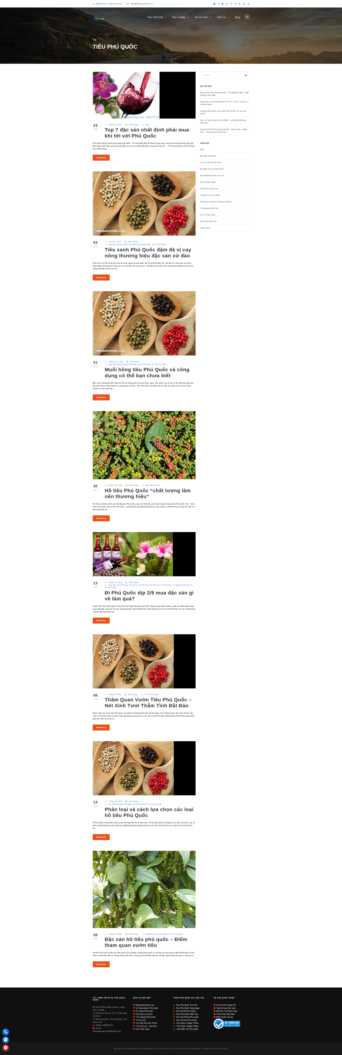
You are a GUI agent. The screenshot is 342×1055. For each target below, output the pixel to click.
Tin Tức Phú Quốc (159, 245)
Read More (101, 157)
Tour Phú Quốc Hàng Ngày (188, 1008)
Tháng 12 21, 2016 (115, 362)
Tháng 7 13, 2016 (115, 582)
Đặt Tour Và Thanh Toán (226, 1011)
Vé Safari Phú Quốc (144, 1011)
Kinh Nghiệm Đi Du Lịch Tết (212, 175)
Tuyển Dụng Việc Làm (226, 1008)
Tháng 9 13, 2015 (115, 801)
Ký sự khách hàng (207, 182)
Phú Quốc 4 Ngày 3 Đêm (187, 1026)
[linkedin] (227, 4)
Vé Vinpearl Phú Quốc (146, 1017)
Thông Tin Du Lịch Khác (210, 195)
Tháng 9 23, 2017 (115, 125)
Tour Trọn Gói (155, 17)
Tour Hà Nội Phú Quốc (186, 1011)
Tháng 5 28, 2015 (115, 934)
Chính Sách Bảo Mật (225, 1014)
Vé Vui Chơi (201, 17)
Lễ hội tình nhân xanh (209, 189)
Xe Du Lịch (141, 1020)
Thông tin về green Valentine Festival (216, 202)
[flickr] (223, 4)
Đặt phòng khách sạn (145, 1005)
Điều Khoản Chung (224, 1017)
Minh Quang (133, 125)
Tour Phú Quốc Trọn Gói (186, 1005)
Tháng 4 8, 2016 (114, 694)
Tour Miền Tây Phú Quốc (187, 1029)
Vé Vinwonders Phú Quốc (147, 1008)
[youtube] (244, 4)
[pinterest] (231, 4)
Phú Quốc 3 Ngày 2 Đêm (187, 1023)
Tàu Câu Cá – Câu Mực (146, 1026)
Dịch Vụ (221, 17)
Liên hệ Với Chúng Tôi (226, 1005)
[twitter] (239, 4)
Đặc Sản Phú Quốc (120, 245)
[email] (214, 4)
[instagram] (248, 4)
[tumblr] (235, 4)
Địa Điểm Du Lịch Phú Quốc (140, 245)
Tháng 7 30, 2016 (115, 485)
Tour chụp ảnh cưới (208, 221)
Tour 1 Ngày (179, 17)
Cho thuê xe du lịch (144, 1014)
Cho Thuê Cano (142, 1029)
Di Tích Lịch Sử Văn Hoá (139, 585)
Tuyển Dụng (205, 228)
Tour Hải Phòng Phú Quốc (187, 1017)
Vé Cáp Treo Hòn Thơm (146, 1023)
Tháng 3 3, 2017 (114, 242)
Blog (237, 17)
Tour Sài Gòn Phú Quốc (186, 1020)
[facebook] (218, 4)
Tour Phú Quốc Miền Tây (187, 1014)
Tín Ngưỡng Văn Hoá (180, 585)
